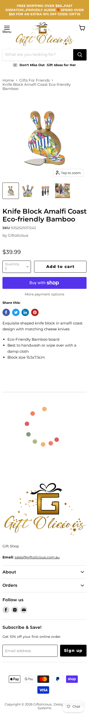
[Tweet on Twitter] (16, 312)
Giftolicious (18, 235)
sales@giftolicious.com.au (37, 557)
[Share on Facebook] (6, 312)
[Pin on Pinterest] (35, 312)
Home (8, 80)
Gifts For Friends (34, 80)
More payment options (44, 294)
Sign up (73, 650)
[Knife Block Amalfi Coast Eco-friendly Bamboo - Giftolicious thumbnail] (11, 191)
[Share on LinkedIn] (25, 312)
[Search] (80, 54)
